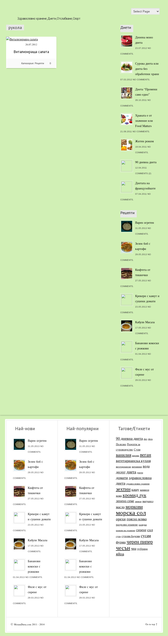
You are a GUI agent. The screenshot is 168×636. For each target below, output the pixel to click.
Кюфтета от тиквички (142, 272)
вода (146, 466)
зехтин (123, 488)
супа (118, 536)
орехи (121, 518)
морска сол (131, 512)
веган (145, 454)
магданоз (147, 501)
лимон (138, 501)
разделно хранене (127, 524)
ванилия (123, 455)
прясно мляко (137, 519)
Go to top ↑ (151, 624)
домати (122, 477)
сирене (141, 530)
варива (135, 455)
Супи (137, 449)
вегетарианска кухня (133, 460)
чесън (123, 547)
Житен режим (144, 141)
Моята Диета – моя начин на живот (48, 8)
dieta (150, 438)
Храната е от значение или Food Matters (144, 120)
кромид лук (134, 495)
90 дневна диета (145, 162)
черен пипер (140, 541)
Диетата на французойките (145, 185)
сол (150, 529)
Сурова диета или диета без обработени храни (147, 68)
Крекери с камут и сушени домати (147, 298)
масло (120, 507)
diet (145, 438)
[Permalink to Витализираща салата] (22, 39)
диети (140, 472)
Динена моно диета (144, 40)
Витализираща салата (31, 51)
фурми (121, 542)
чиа (133, 548)
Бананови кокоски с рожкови (147, 345)
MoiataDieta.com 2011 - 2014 (29, 624)
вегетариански (123, 466)
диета (131, 471)
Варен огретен (144, 222)
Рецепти (39, 63)
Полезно (121, 444)
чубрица (142, 549)
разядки (143, 524)
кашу (135, 489)
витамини (137, 466)
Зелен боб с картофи (142, 246)
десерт (121, 472)
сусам (146, 535)
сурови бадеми (131, 536)
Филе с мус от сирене (144, 371)
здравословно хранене (138, 483)
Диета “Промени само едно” (146, 91)
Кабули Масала (145, 322)
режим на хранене (125, 530)
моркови (134, 506)
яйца (120, 554)
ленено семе (125, 501)
